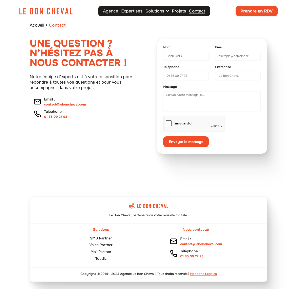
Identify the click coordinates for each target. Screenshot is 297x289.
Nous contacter (196, 229)
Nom (166, 47)
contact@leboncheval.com (65, 104)
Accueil (37, 25)
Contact (197, 11)
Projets (179, 11)
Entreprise (223, 67)
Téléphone (171, 67)
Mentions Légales (203, 274)
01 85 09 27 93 (55, 117)
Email (219, 47)
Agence (110, 11)
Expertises (131, 11)
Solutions (154, 11)
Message (170, 87)
